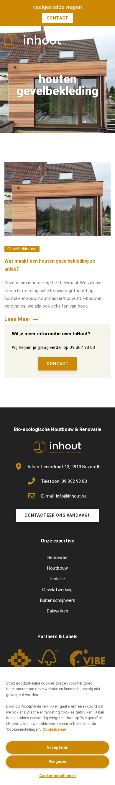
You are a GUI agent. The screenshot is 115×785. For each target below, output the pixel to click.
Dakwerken (57, 611)
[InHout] (32, 41)
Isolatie (57, 578)
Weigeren (57, 761)
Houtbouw (57, 568)
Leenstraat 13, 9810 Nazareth (71, 466)
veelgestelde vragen (57, 7)
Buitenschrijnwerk (57, 600)
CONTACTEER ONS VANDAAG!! (57, 515)
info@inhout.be (71, 496)
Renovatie (57, 557)
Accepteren (57, 747)
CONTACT (58, 363)
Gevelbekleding (22, 248)
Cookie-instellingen (57, 775)
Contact (57, 18)
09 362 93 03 (74, 481)
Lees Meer (17, 319)
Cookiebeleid (54, 729)
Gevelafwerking (57, 589)
